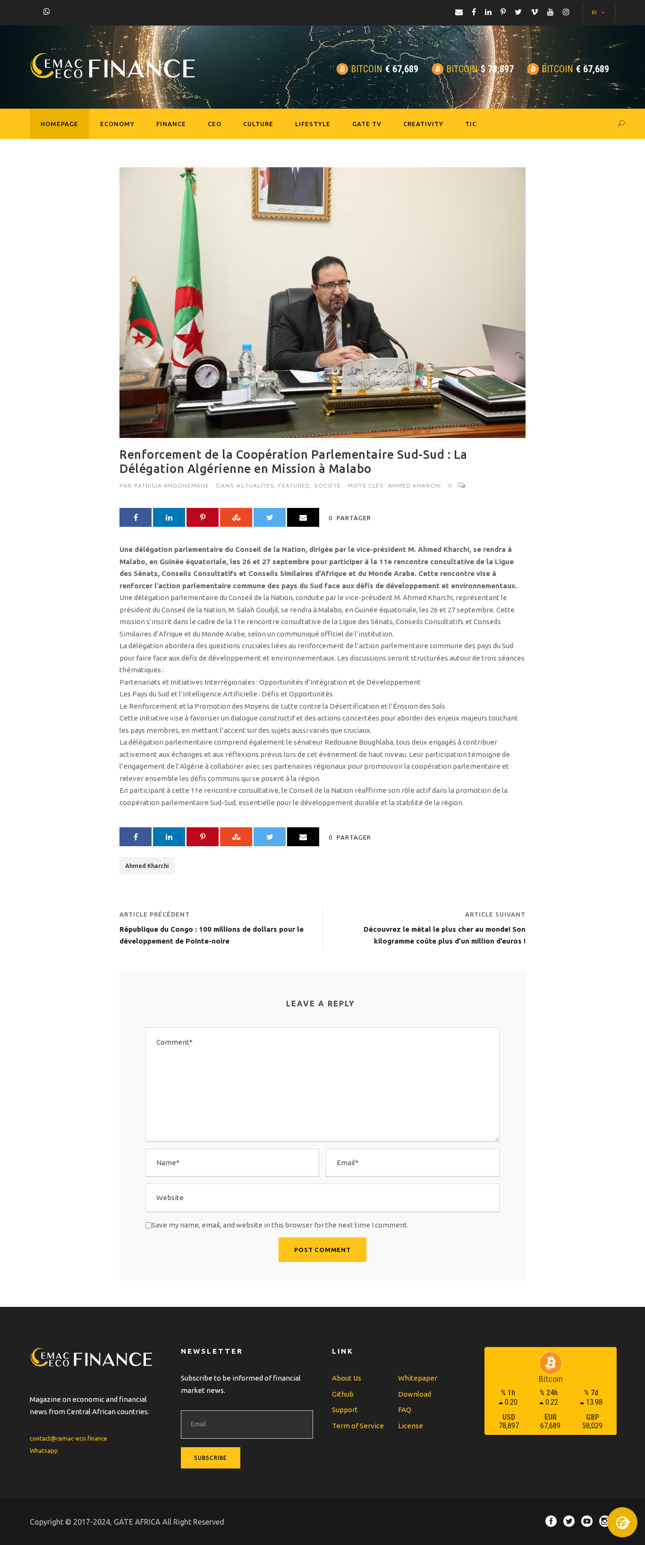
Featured (294, 485)
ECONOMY (117, 123)
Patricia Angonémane (171, 485)
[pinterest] (503, 12)
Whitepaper (417, 1378)
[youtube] (550, 12)
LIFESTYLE (313, 123)
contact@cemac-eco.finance (68, 1438)
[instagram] (566, 12)
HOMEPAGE (59, 123)
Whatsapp (44, 1450)
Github (343, 1394)
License (410, 1426)
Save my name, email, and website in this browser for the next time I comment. (280, 1225)
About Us (346, 1378)
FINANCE (171, 123)
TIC (470, 123)
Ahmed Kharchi (414, 485)
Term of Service (358, 1426)
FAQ (404, 1410)
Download (414, 1394)
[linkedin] (488, 12)
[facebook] (474, 12)
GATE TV (367, 123)
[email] (459, 12)
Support (345, 1410)
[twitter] (518, 12)
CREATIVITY (423, 123)
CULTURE (258, 123)
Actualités (255, 485)
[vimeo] (534, 12)
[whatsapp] (46, 11)
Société (327, 485)
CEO (214, 123)
